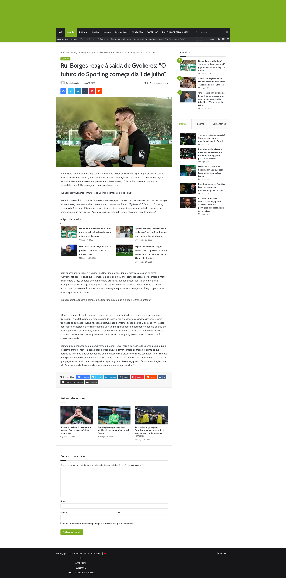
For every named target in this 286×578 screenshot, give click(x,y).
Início (60, 32)
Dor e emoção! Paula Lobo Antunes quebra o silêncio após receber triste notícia (117, 39)
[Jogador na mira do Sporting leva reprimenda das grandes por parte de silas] (188, 188)
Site (118, 512)
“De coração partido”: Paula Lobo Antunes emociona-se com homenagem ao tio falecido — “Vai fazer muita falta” (211, 99)
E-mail (64, 512)
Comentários (219, 123)
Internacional (121, 32)
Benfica (95, 32)
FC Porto (83, 32)
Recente (200, 123)
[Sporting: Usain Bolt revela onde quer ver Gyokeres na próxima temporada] (76, 415)
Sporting (71, 32)
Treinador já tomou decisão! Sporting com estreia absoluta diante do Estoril (211, 138)
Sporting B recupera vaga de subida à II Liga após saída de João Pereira (114, 430)
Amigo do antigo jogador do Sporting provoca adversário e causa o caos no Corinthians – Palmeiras (149, 431)
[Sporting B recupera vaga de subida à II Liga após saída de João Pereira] (114, 415)
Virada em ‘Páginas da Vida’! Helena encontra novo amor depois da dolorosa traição (211, 81)
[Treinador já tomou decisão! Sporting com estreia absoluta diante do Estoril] (188, 139)
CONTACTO (137, 32)
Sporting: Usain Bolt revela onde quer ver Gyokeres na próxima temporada (75, 430)
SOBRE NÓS (152, 32)
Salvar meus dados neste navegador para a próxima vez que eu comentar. (98, 523)
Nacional (107, 32)
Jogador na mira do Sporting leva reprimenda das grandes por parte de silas (211, 187)
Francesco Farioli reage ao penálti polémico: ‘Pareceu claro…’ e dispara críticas (95, 250)
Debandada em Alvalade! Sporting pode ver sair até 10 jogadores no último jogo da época (95, 232)
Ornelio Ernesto (72, 83)
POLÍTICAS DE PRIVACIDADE (175, 32)
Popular (183, 123)
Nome (64, 501)
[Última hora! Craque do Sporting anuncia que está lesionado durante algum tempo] (188, 170)
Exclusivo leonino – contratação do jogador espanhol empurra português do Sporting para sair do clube (211, 204)
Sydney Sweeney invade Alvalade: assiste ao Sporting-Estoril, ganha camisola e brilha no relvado (151, 232)
